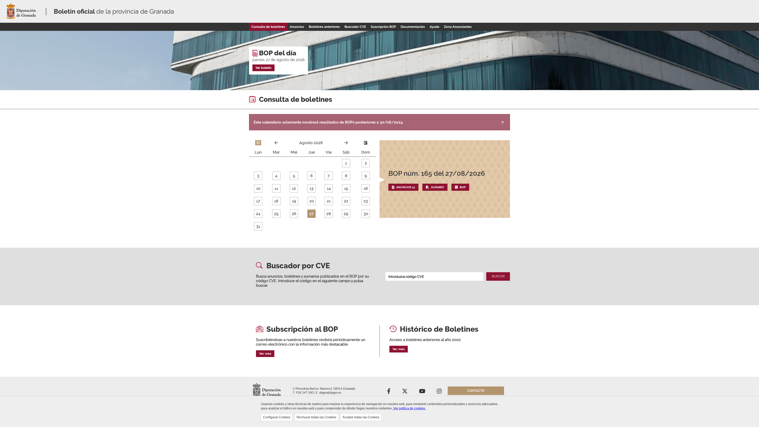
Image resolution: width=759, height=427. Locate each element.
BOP (463, 187)
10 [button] (258, 188)
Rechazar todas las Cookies (316, 417)
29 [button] (346, 213)
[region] (379, 411)
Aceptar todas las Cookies (361, 417)
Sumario (437, 187)
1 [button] (346, 163)
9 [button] (365, 175)
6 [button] (311, 175)
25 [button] (276, 213)
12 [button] (294, 188)
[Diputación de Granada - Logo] (22, 11)
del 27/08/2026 (436, 173)
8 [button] (346, 175)
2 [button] (366, 163)
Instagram (439, 392)
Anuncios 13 (405, 187)
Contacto (475, 391)
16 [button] (366, 188)
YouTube (422, 392)
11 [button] (276, 188)
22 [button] (346, 201)
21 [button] (329, 201)
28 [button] (328, 213)
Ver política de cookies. (409, 408)
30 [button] (365, 213)
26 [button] (294, 213)
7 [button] (329, 175)
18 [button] (276, 201)
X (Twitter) (405, 392)
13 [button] (311, 188)
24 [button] (258, 213)
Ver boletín (263, 68)
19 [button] (294, 201)
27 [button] (311, 213)
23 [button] (365, 201)
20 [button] (311, 201)
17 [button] (258, 201)
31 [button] (258, 226)
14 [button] (329, 188)
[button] (444, 180)
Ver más (265, 353)
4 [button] (276, 175)
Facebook (389, 392)
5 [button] (294, 175)
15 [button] (346, 188)
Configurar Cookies (276, 417)
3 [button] (258, 175)
